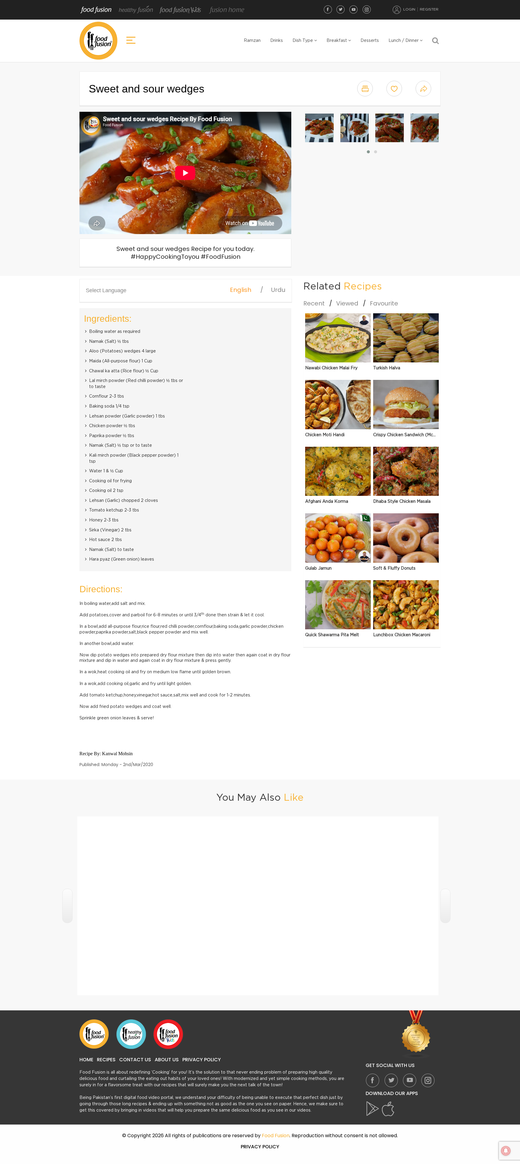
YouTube (353, 9)
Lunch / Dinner (404, 41)
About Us (167, 1059)
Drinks (276, 41)
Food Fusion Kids (180, 9)
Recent (314, 303)
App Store (388, 1108)
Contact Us (135, 1059)
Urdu (278, 290)
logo (98, 41)
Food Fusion (96, 9)
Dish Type (303, 41)
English (240, 290)
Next (445, 906)
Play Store (373, 1108)
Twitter (340, 9)
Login (409, 9)
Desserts (370, 41)
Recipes (106, 1059)
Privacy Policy (201, 1059)
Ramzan (252, 41)
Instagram (366, 9)
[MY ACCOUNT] (397, 9)
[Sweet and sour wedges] (319, 128)
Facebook (327, 9)
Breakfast (337, 41)
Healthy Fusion (136, 9)
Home (86, 1059)
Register (429, 9)
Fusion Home (226, 9)
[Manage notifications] (506, 1151)
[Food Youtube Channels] (416, 1035)
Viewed (347, 303)
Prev (67, 906)
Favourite (384, 303)
